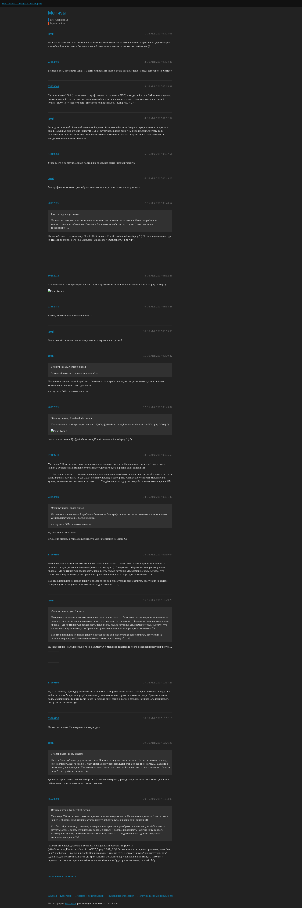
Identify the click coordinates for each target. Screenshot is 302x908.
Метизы (57, 13)
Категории (66, 895)
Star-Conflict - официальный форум (22, 3)
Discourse (70, 903)
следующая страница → (62, 876)
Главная (52, 895)
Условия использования (120, 895)
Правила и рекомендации (90, 895)
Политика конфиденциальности (155, 895)
